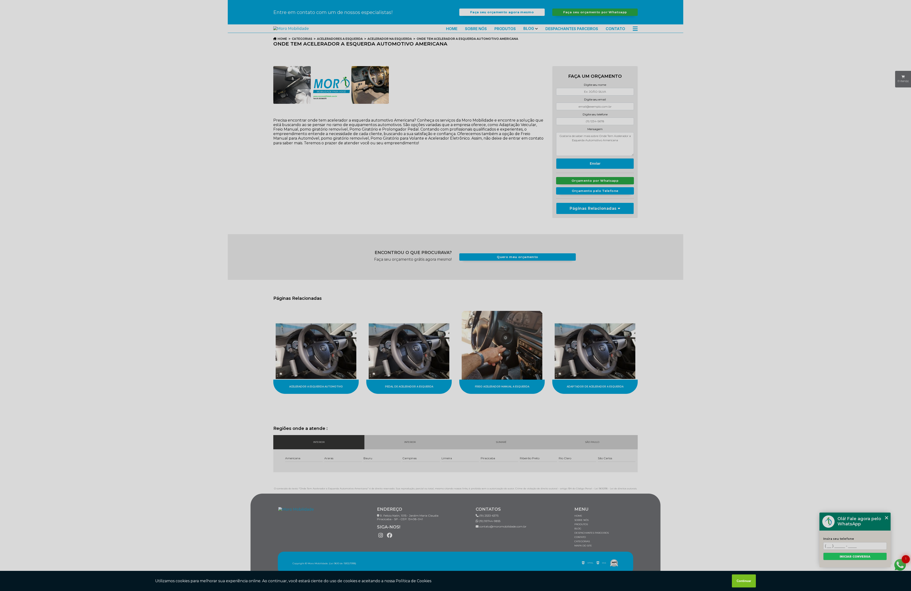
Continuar (744, 581)
